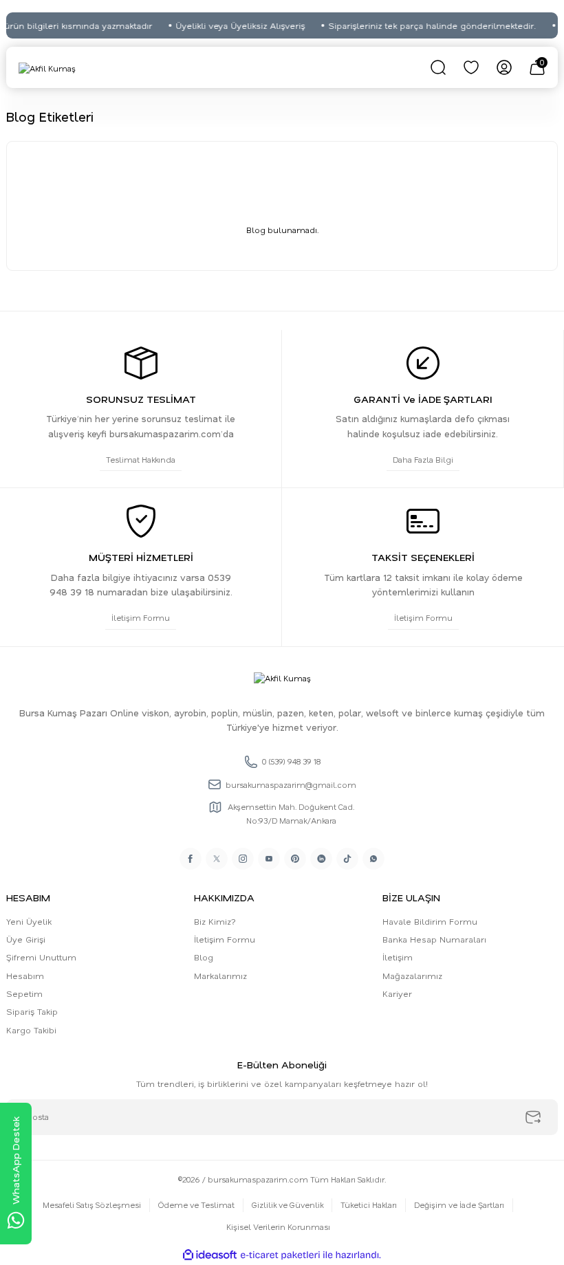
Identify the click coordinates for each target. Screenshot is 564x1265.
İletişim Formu (224, 939)
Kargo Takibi (31, 1029)
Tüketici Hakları (368, 1205)
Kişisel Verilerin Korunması (278, 1227)
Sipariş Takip (32, 1011)
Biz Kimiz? (215, 921)
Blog (203, 957)
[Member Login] (504, 67)
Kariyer (397, 993)
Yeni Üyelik (29, 921)
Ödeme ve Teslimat (196, 1205)
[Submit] (533, 1117)
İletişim (397, 957)
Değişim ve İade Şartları (459, 1205)
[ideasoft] (209, 1255)
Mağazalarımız (412, 975)
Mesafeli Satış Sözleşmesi (92, 1205)
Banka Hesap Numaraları (434, 939)
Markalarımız (220, 975)
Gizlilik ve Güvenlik (287, 1205)
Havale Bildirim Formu (429, 921)
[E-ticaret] (280, 1255)
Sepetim (24, 993)
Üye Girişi (25, 939)
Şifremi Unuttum (41, 957)
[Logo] (47, 67)
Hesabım (25, 975)
